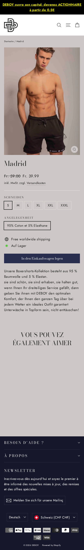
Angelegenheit (19, 218)
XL (38, 205)
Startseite (9, 41)
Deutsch (14, 517)
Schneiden (14, 197)
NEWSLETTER (20, 470)
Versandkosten (36, 183)
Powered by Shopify (51, 545)
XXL (50, 205)
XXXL (64, 205)
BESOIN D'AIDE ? (24, 442)
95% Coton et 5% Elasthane (27, 225)
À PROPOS (16, 455)
